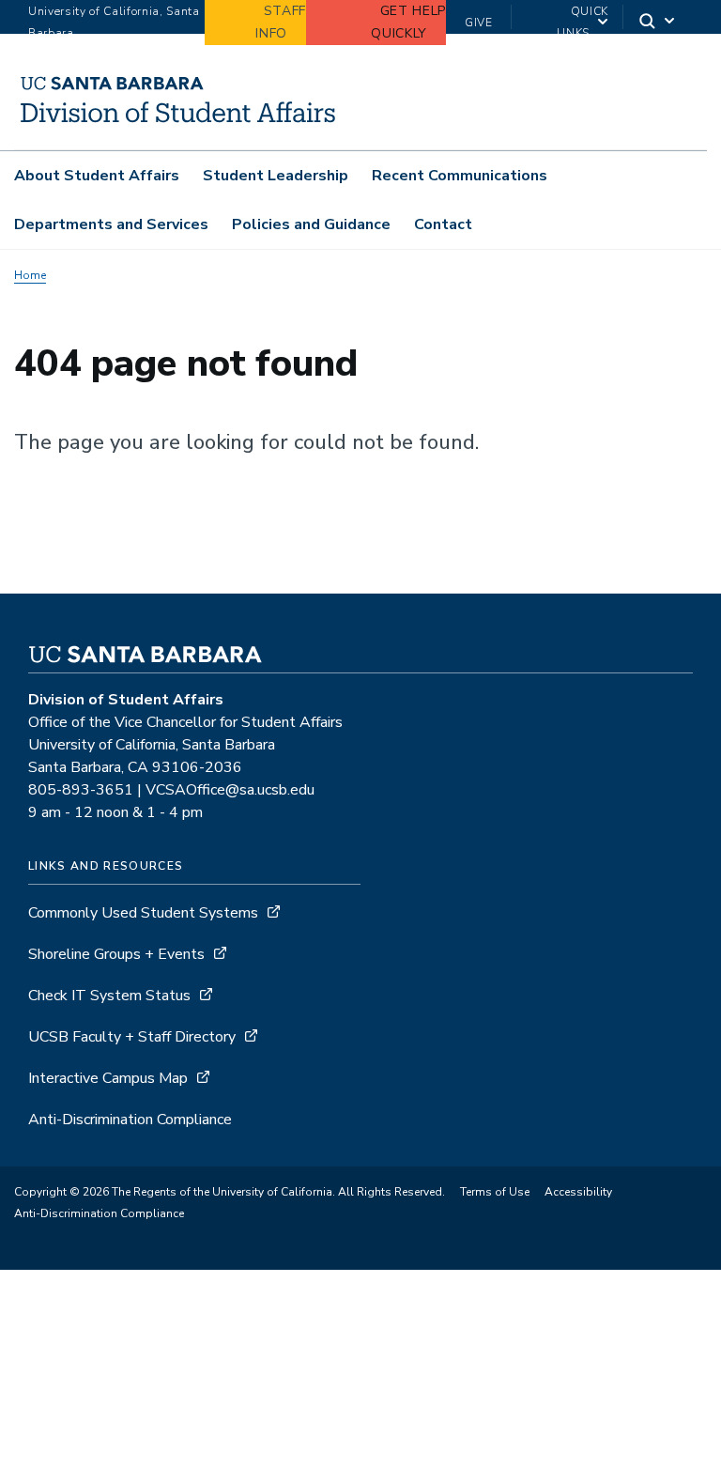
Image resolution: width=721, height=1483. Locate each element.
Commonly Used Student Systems (143, 913)
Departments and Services (111, 224)
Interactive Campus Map (108, 1078)
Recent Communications (459, 175)
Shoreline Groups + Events (116, 954)
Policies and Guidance (311, 224)
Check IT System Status (109, 995)
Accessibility (578, 1191)
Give (479, 22)
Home (30, 275)
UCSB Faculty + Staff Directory (132, 1037)
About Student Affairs (96, 175)
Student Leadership (275, 175)
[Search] (658, 23)
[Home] (178, 123)
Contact (443, 224)
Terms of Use (494, 1191)
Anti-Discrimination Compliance (130, 1119)
